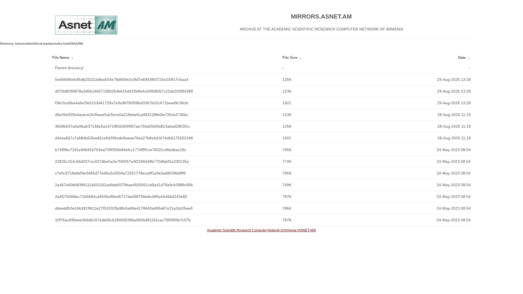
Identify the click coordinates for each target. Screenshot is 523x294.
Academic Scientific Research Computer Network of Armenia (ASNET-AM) (261, 230)
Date (462, 58)
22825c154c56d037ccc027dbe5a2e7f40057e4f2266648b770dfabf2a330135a (122, 161)
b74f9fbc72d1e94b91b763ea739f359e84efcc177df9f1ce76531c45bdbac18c (120, 150)
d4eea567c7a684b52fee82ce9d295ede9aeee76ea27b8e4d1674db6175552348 (124, 138)
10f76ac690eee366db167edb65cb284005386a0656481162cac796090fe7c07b (123, 220)
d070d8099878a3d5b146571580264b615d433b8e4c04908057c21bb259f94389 (124, 91)
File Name (60, 58)
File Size (289, 58)
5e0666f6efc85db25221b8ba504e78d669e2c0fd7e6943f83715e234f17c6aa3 (121, 79)
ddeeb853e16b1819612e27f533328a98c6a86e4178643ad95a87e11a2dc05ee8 (124, 208)
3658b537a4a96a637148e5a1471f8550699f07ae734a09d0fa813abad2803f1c (122, 126)
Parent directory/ (69, 68)
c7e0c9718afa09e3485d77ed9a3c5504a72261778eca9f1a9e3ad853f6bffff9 (120, 173)
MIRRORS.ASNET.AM (321, 16)
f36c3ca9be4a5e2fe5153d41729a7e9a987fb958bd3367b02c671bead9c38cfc (121, 103)
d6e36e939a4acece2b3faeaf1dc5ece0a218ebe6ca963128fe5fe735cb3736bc (121, 114)
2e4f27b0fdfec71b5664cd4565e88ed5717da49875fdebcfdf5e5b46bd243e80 (121, 196)
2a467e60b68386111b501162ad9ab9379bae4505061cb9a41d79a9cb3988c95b (124, 185)
